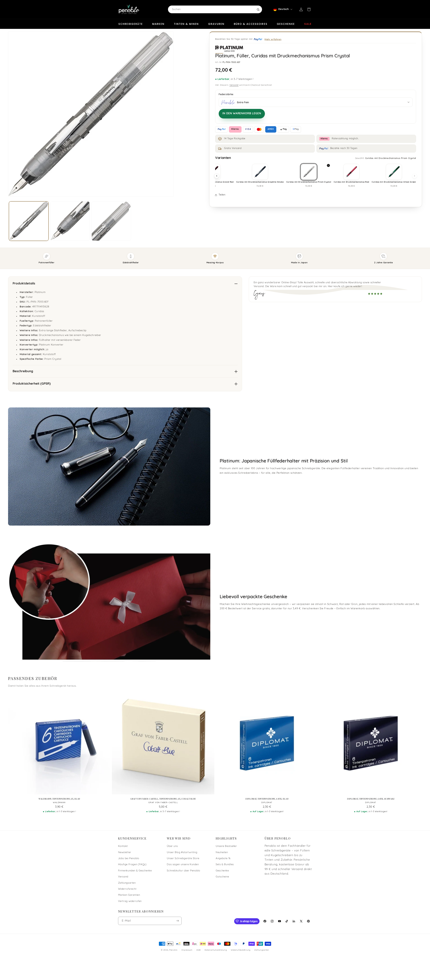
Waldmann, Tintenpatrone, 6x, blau (59, 798)
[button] (309, 9)
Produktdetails (24, 283)
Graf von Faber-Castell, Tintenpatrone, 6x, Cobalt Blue (163, 798)
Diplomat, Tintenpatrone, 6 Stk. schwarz (370, 798)
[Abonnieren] (177, 921)
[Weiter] (414, 175)
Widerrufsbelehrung (240, 950)
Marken (158, 24)
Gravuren (216, 24)
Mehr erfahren (273, 39)
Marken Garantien (129, 895)
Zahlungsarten (127, 883)
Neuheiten (222, 852)
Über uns (172, 846)
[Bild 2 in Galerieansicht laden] (70, 221)
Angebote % (223, 858)
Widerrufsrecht (127, 889)
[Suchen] (258, 9)
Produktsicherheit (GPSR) (32, 383)
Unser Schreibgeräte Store (183, 858)
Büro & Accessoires (250, 24)
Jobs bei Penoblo (128, 858)
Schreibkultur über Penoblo (183, 870)
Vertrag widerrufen (130, 901)
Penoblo (173, 950)
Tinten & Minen (186, 24)
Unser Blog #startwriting (182, 852)
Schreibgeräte (130, 24)
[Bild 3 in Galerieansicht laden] (111, 221)
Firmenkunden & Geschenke (135, 870)
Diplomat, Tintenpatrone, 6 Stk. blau (266, 798)
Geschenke (286, 24)
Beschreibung (23, 371)
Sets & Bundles (225, 864)
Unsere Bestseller (226, 846)
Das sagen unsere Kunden (183, 864)
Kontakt (123, 846)
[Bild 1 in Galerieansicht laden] (28, 221)
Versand (234, 85)
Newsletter (124, 852)
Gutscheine (222, 876)
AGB (198, 950)
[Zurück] (216, 175)
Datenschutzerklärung (216, 950)
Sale (308, 24)
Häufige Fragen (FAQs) (132, 864)
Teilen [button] (222, 195)
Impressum (186, 950)
